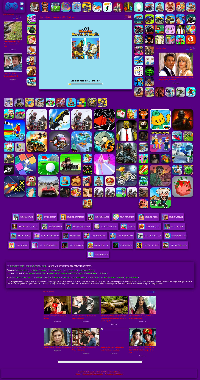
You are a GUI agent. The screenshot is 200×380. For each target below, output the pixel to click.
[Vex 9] (107, 11)
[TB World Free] (8, 106)
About (78, 374)
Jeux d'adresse (176, 217)
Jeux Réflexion (127, 217)
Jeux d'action (26, 217)
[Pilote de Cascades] (138, 96)
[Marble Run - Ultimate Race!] (29, 106)
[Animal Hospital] (31, 65)
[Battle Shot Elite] (159, 11)
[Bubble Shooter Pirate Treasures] (190, 33)
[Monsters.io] (180, 23)
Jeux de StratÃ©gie (36, 266)
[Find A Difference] (149, 65)
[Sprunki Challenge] (180, 44)
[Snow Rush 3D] (97, 11)
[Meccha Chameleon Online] (60, 106)
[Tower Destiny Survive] (138, 75)
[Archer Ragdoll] (138, 85)
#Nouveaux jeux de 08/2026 (62, 277)
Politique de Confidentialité (93, 374)
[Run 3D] (138, 54)
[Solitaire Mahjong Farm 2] (31, 44)
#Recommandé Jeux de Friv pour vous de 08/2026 (92, 277)
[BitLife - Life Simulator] (190, 44)
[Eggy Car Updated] (138, 11)
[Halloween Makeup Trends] (45, 11)
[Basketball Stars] (149, 85)
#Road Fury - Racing (40, 277)
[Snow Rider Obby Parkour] (190, 96)
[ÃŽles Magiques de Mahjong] (190, 11)
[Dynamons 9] (86, 11)
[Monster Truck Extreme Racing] (149, 33)
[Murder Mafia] (34, 11)
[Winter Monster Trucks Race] (190, 23)
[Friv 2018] (22, 5)
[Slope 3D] (149, 75)
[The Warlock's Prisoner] (159, 96)
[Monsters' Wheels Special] (149, 23)
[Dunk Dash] (71, 106)
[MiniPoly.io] (118, 11)
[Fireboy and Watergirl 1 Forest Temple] (128, 11)
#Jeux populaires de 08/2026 (123, 277)
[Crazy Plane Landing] (138, 65)
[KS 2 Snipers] (180, 96)
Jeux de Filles (151, 217)
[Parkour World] (76, 11)
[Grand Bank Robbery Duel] (170, 96)
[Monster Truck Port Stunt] (159, 23)
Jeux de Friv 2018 (11, 11)
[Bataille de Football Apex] (55, 11)
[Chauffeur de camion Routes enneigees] (149, 11)
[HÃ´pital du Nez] (170, 11)
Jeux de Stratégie (75, 217)
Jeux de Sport (50, 217)
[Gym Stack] (170, 33)
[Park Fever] (170, 44)
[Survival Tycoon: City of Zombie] (92, 106)
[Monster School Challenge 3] (159, 33)
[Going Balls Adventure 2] (31, 33)
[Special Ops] (39, 106)
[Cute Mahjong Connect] (159, 44)
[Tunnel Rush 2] (65, 11)
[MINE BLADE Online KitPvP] (138, 44)
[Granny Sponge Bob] (180, 33)
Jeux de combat (22, 270)
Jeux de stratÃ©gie (38, 270)
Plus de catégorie (87, 270)
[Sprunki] (50, 106)
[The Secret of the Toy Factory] (149, 44)
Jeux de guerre (55, 270)
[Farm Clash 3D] (149, 96)
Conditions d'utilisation (113, 374)
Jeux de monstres (71, 270)
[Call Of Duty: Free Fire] (19, 106)
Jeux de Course (102, 217)
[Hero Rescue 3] (180, 11)
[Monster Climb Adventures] (138, 33)
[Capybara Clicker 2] (31, 54)
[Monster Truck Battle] (170, 23)
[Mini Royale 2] (149, 54)
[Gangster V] (31, 75)
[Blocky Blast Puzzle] (81, 106)
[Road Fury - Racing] (31, 85)
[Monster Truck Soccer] (138, 23)
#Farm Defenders (21, 277)
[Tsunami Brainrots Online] (31, 23)
